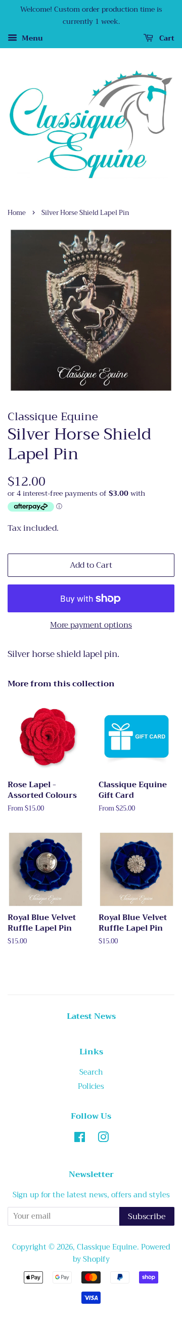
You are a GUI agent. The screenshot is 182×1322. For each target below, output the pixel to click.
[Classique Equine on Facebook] (79, 1139)
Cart (165, 38)
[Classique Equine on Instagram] (103, 1139)
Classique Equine (107, 1247)
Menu (31, 38)
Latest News (91, 1016)
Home (17, 212)
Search (91, 1072)
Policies (91, 1086)
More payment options (91, 625)
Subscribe (147, 1216)
